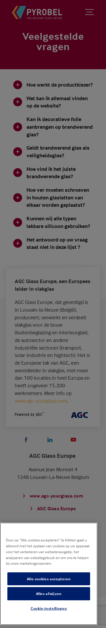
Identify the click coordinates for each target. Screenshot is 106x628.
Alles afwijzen (49, 593)
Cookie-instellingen (49, 608)
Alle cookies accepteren (49, 578)
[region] (48, 574)
